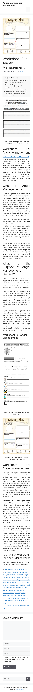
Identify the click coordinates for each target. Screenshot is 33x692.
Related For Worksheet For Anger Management (17, 94)
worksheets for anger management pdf (16, 598)
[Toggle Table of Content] (27, 78)
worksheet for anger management (14, 595)
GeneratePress (19, 689)
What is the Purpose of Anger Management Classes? (14, 86)
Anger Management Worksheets (13, 4)
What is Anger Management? (14, 83)
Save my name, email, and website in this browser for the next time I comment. (17, 660)
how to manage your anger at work (14, 590)
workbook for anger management (14, 593)
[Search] (28, 679)
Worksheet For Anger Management (15, 80)
